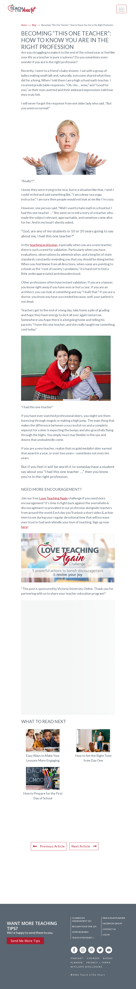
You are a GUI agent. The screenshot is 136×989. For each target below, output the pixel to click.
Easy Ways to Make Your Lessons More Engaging (42, 748)
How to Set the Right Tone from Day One (93, 748)
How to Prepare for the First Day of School (42, 785)
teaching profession (43, 245)
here (24, 527)
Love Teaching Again (53, 498)
